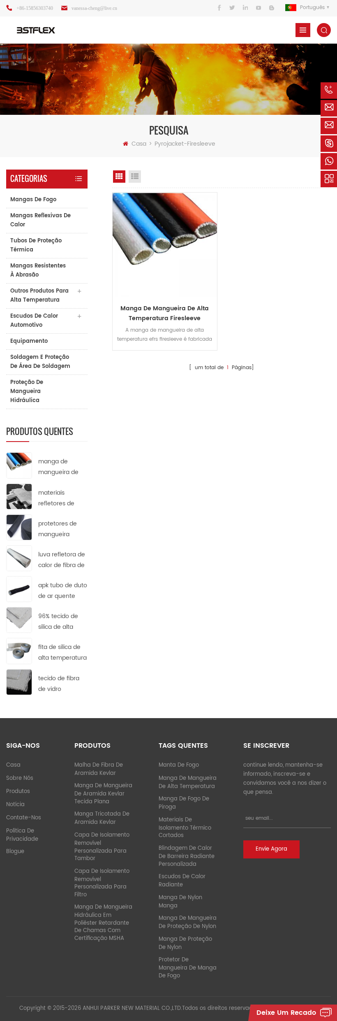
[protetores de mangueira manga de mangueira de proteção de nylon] (19, 527)
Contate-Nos (23, 818)
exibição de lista (135, 176)
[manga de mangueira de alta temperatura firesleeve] (19, 465)
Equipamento (29, 341)
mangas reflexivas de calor (40, 220)
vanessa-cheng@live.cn (94, 8)
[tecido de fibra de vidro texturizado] (19, 681)
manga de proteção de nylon (185, 943)
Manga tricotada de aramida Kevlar (101, 818)
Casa (139, 144)
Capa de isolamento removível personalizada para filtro (101, 883)
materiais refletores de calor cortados (58, 498)
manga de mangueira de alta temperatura (188, 782)
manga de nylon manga (180, 901)
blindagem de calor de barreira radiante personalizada (187, 856)
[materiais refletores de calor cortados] (19, 496)
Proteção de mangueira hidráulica (26, 391)
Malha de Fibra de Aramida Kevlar (98, 769)
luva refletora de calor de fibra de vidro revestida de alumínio (61, 560)
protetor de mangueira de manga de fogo (188, 968)
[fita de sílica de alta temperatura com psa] (19, 651)
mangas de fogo (33, 199)
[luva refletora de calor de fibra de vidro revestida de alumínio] (19, 558)
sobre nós (19, 778)
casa (13, 765)
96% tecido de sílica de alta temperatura (58, 622)
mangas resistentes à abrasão (38, 270)
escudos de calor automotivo (34, 321)
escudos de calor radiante (182, 880)
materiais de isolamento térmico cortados (185, 828)
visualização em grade (119, 176)
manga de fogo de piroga (184, 803)
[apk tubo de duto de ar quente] (19, 589)
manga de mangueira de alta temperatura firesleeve (62, 467)
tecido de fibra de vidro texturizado (58, 684)
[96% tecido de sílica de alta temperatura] (19, 620)
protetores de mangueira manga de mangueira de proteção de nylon (58, 529)
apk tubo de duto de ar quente (62, 591)
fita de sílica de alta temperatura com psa (62, 652)
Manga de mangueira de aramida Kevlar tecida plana (103, 793)
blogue (15, 851)
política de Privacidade (22, 835)
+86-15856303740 (34, 8)
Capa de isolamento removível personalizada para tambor (101, 847)
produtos (18, 791)
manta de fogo (179, 765)
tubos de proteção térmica (36, 245)
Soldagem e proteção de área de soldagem (40, 362)
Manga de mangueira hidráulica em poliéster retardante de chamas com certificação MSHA (103, 923)
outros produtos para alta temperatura (39, 296)
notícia (15, 804)
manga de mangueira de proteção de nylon (188, 922)
